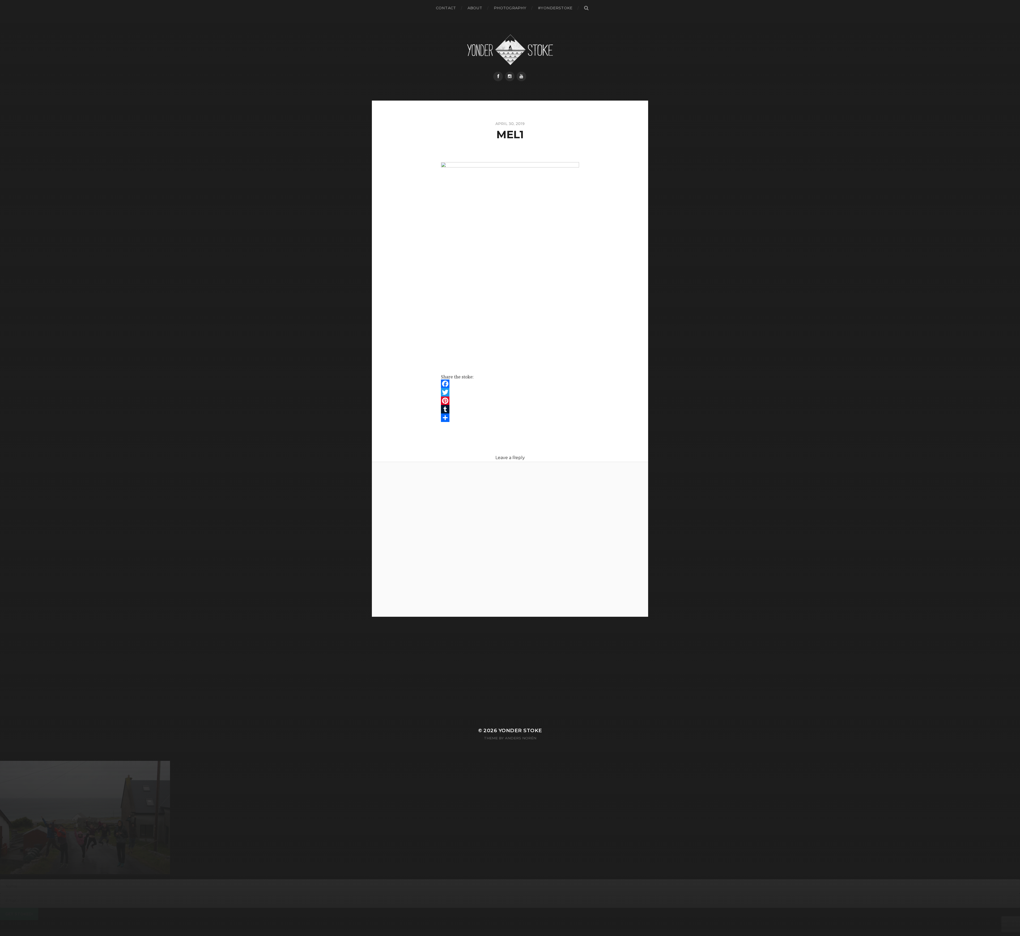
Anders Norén (520, 738)
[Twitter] (510, 392)
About (475, 8)
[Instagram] (510, 76)
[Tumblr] (510, 409)
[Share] (510, 417)
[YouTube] (521, 76)
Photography (510, 8)
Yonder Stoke (520, 730)
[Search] (586, 8)
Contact (446, 8)
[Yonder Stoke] (510, 49)
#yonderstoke (555, 8)
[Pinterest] (510, 400)
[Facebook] (498, 76)
